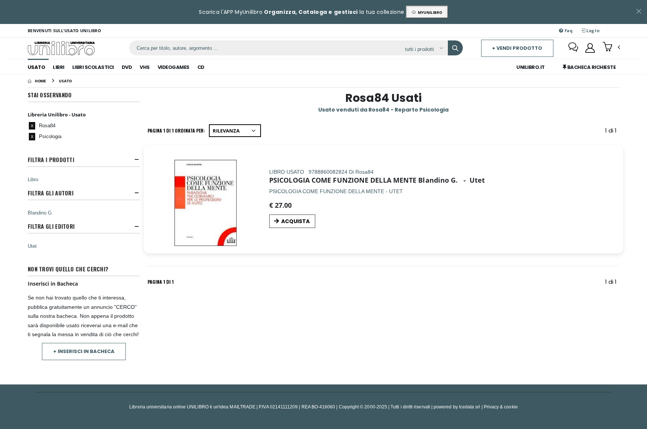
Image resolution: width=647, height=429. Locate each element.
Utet (32, 246)
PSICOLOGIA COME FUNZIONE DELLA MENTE (342, 180)
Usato (36, 67)
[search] (455, 47)
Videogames (173, 67)
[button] (611, 47)
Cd (200, 67)
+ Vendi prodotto (517, 48)
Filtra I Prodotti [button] (51, 160)
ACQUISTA (295, 221)
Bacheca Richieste (591, 67)
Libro (33, 179)
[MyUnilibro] (590, 48)
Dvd (127, 67)
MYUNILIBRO (429, 12)
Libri (58, 67)
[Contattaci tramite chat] (573, 48)
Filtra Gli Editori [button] (51, 226)
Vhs (145, 67)
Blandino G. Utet (451, 180)
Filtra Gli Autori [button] (50, 193)
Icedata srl (469, 407)
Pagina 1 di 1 (161, 282)
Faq (568, 30)
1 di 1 (612, 132)
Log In (592, 30)
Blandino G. (40, 212)
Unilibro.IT (530, 67)
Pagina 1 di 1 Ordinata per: (176, 130)
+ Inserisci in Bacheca (84, 351)
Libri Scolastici (93, 67)
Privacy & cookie (501, 407)
